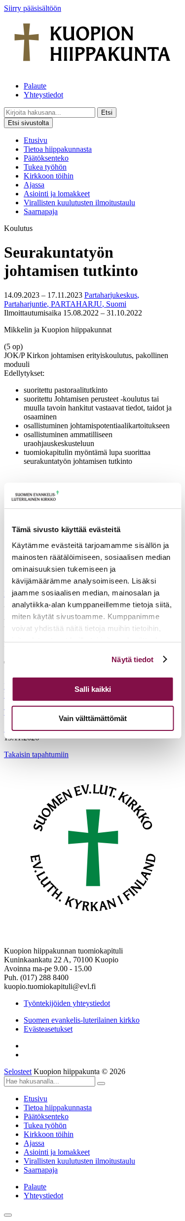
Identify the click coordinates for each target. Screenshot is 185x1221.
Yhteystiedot (43, 94)
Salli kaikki (92, 689)
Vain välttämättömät (93, 718)
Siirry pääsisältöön (32, 8)
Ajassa (34, 185)
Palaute (35, 86)
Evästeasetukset (48, 1029)
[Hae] (101, 1083)
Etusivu (35, 140)
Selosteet (18, 1071)
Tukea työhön (45, 167)
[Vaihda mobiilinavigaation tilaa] (8, 1215)
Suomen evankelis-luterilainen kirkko (82, 1020)
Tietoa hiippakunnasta (58, 149)
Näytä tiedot (132, 659)
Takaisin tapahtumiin (36, 754)
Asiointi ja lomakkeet (57, 193)
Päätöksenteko (46, 158)
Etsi (106, 112)
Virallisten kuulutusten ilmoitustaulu (79, 202)
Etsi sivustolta (28, 123)
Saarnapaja (41, 211)
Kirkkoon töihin (49, 176)
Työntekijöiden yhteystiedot (67, 1003)
